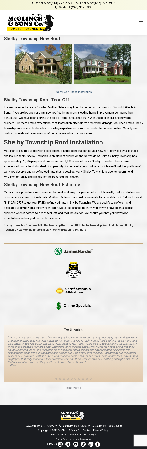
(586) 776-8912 (104, 3)
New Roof (62, 92)
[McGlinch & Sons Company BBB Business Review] (73, 319)
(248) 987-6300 (81, 7)
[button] (56, 370)
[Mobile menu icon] (141, 23)
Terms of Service (79, 430)
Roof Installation (81, 92)
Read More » (73, 378)
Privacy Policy (100, 421)
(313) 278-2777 (61, 3)
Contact (87, 421)
